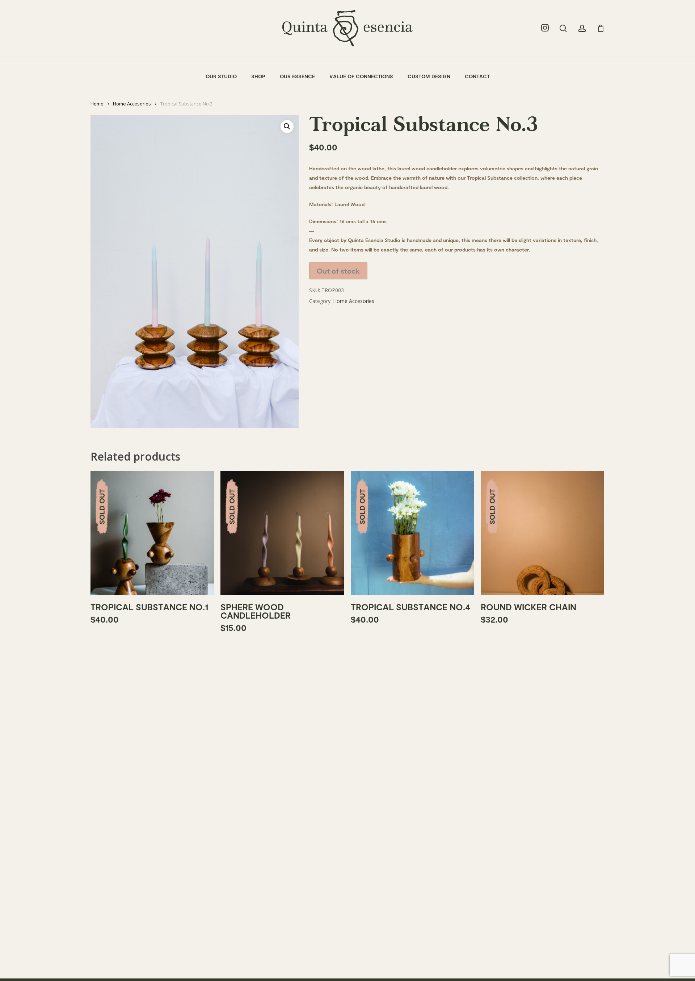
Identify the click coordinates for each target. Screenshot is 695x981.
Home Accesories (132, 103)
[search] (563, 28)
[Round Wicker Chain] (542, 533)
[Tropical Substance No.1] (152, 533)
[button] (287, 126)
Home (97, 103)
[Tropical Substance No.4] (412, 533)
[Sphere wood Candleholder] (282, 533)
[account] (582, 28)
